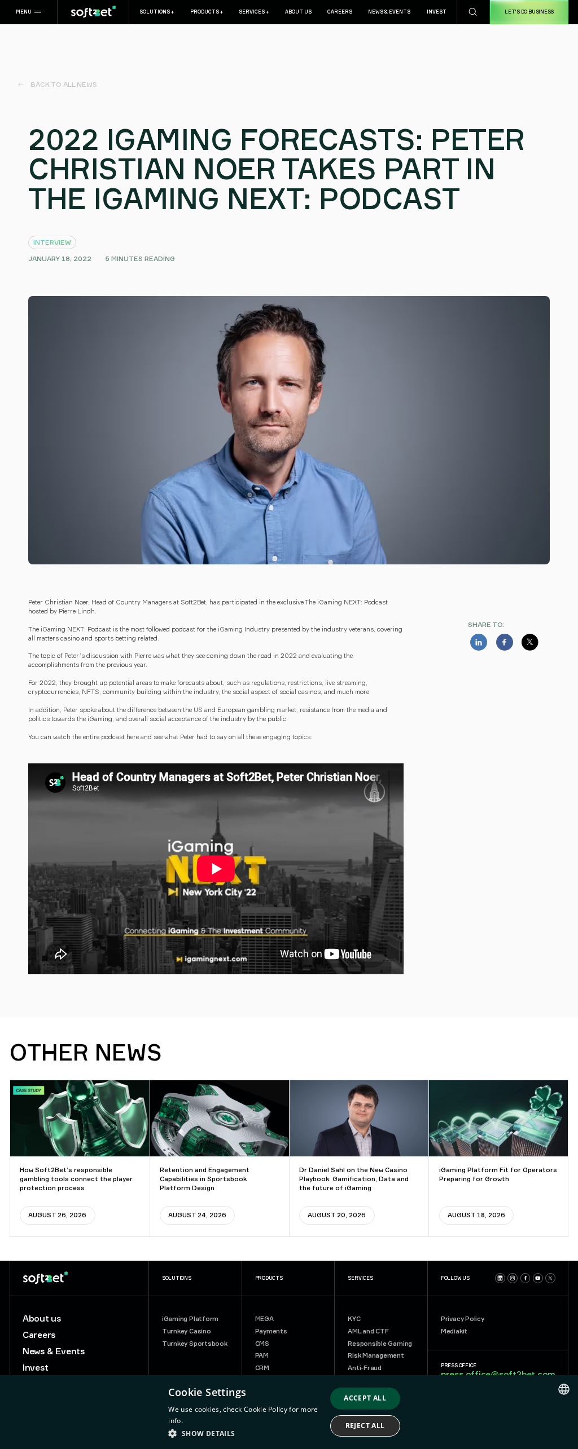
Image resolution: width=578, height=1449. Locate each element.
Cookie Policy (265, 1409)
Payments (271, 1331)
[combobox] (564, 1389)
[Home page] (93, 12)
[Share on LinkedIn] (478, 642)
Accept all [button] (365, 1398)
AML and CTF (368, 1331)
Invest (36, 1368)
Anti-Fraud (365, 1368)
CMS (262, 1344)
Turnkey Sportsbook (194, 1344)
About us (42, 1319)
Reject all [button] (365, 1425)
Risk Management (376, 1355)
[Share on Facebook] (504, 642)
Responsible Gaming (380, 1344)
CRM (262, 1368)
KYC (354, 1319)
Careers (39, 1335)
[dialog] (289, 1412)
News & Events (54, 1351)
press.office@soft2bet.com (498, 1374)
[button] (28, 12)
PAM (262, 1355)
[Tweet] (530, 642)
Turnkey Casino (186, 1331)
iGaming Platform (190, 1319)
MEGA (264, 1319)
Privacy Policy (462, 1319)
